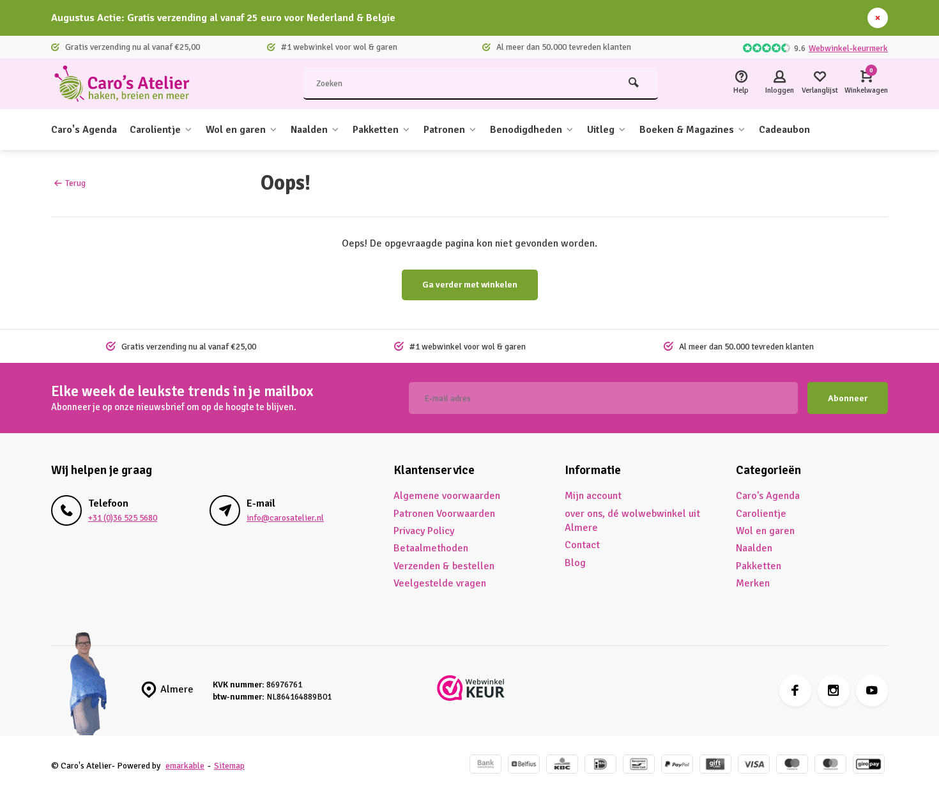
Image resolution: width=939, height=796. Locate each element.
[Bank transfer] (485, 765)
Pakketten (376, 129)
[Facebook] (795, 691)
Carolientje (155, 129)
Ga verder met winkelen (469, 284)
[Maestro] (792, 765)
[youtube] (872, 691)
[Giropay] (869, 765)
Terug (75, 183)
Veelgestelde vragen (439, 583)
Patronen (444, 129)
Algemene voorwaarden (446, 495)
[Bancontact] (639, 765)
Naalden (309, 129)
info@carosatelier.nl (285, 517)
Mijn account (593, 495)
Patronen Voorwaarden (444, 513)
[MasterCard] (830, 765)
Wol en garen (236, 129)
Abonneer (847, 398)
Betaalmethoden (430, 548)
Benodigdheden (526, 129)
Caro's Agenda (84, 129)
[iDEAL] (600, 765)
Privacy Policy (423, 530)
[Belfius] (524, 765)
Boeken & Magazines (686, 129)
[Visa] (754, 765)
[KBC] (562, 765)
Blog (575, 562)
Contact (582, 545)
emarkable (184, 765)
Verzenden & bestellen (443, 566)
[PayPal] (677, 765)
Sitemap (229, 765)
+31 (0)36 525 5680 (122, 517)
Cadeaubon (784, 129)
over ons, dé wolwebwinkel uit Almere (632, 520)
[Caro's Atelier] (127, 84)
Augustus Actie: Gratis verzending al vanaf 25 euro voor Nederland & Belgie (223, 17)
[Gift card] (715, 765)
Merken (753, 583)
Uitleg (601, 129)
